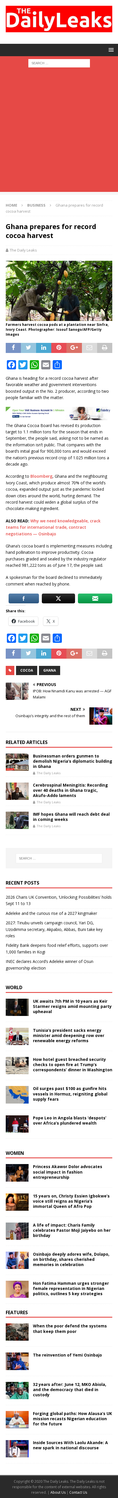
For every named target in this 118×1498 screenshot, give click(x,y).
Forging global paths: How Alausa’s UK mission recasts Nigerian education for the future (72, 1419)
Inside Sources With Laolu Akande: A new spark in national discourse (70, 1445)
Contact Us (78, 1492)
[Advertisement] (59, 132)
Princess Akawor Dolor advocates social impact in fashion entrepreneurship (67, 1172)
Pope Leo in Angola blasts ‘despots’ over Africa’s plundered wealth (69, 1120)
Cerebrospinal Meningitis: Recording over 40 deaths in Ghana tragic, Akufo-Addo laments (70, 790)
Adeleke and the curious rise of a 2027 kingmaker (51, 913)
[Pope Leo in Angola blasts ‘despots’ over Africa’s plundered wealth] (17, 1124)
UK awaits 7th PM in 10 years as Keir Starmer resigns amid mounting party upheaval (72, 1006)
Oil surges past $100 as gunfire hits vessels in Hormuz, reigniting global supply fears (70, 1094)
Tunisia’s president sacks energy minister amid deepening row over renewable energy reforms (68, 1035)
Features (17, 1312)
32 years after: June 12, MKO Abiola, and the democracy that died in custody (69, 1389)
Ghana (49, 670)
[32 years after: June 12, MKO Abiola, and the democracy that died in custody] (17, 1390)
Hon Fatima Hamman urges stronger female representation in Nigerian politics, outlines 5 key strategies (71, 1288)
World (14, 987)
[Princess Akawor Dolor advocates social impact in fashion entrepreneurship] (17, 1172)
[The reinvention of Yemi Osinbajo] (17, 1361)
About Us (58, 1492)
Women (15, 1153)
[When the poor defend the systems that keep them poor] (17, 1332)
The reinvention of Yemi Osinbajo (67, 1355)
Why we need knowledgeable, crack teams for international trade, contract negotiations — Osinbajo (53, 527)
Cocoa (26, 670)
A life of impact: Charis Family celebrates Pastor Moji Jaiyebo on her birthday (72, 1230)
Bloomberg (41, 476)
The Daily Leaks (23, 250)
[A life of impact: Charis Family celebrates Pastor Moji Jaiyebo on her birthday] (17, 1231)
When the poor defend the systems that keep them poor (70, 1328)
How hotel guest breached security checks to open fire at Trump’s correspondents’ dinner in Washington (72, 1064)
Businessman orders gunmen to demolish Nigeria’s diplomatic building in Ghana (72, 761)
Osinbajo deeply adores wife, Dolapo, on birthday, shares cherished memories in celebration (71, 1259)
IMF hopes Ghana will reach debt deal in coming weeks (71, 816)
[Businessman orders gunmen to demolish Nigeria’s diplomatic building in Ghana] (17, 762)
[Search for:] (59, 63)
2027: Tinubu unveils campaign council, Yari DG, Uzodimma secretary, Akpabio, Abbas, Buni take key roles (54, 929)
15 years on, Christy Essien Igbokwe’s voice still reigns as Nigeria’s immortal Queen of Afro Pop (71, 1201)
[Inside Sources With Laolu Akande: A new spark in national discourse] (17, 1448)
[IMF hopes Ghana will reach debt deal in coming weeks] (17, 820)
